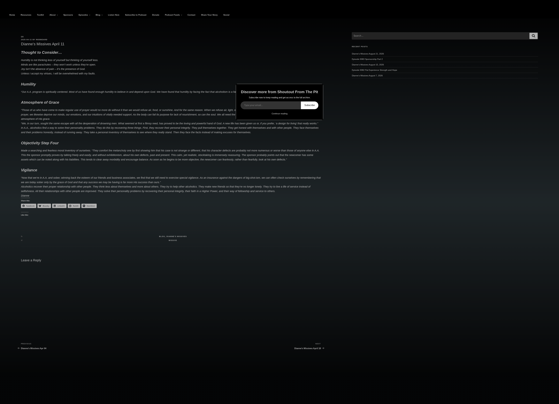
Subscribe (309, 105)
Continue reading (280, 113)
